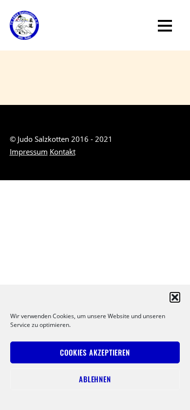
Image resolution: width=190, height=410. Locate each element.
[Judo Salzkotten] (24, 33)
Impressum (29, 151)
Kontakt (63, 151)
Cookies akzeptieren (95, 352)
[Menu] (165, 25)
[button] (175, 297)
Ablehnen (95, 379)
